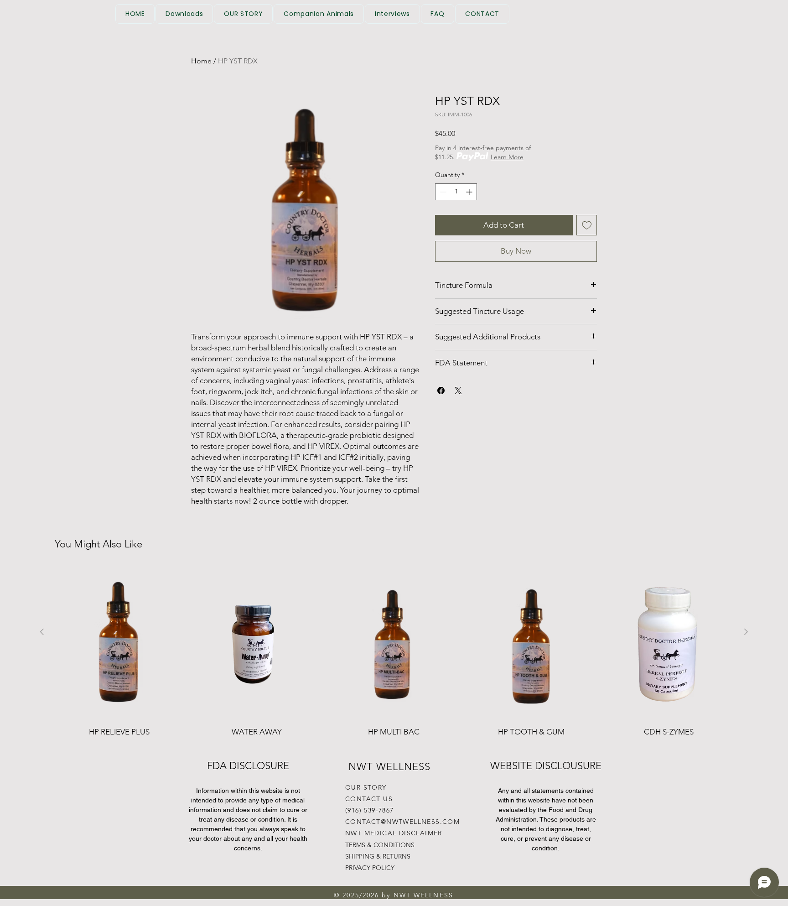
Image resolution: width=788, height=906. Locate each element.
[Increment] (470, 192)
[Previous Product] (41, 631)
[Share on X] (458, 390)
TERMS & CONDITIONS (380, 845)
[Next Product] (746, 631)
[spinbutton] (456, 192)
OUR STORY (366, 787)
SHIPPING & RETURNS (377, 856)
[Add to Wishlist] (586, 225)
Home (201, 61)
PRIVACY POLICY (369, 868)
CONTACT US (369, 799)
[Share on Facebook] (440, 390)
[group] (394, 662)
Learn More (507, 157)
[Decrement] (442, 192)
